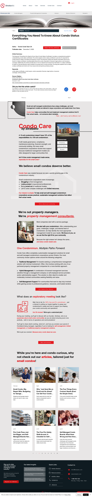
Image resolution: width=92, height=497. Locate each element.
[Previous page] (36, 453)
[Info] (69, 474)
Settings (79, 494)
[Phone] (69, 479)
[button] (30, 5)
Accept (85, 494)
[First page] (33, 453)
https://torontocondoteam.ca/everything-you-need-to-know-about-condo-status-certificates (30, 82)
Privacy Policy (67, 494)
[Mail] (69, 470)
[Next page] (54, 453)
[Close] (90, 495)
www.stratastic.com (76, 474)
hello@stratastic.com (76, 469)
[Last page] (57, 453)
